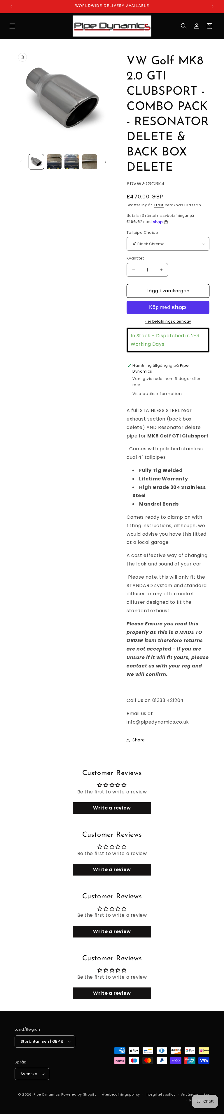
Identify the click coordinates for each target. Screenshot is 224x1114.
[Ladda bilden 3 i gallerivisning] (71, 161)
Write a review (112, 808)
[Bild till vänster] (21, 161)
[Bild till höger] (105, 161)
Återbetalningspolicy (121, 1094)
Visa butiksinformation (157, 394)
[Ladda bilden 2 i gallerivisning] (54, 161)
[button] (12, 26)
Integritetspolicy (161, 1094)
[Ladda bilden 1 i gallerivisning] (36, 161)
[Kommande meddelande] (212, 6)
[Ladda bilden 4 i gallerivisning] (89, 161)
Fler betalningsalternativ (168, 321)
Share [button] (138, 740)
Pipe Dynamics (47, 1094)
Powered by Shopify (79, 1094)
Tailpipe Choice (142, 232)
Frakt (159, 205)
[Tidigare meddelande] (11, 6)
